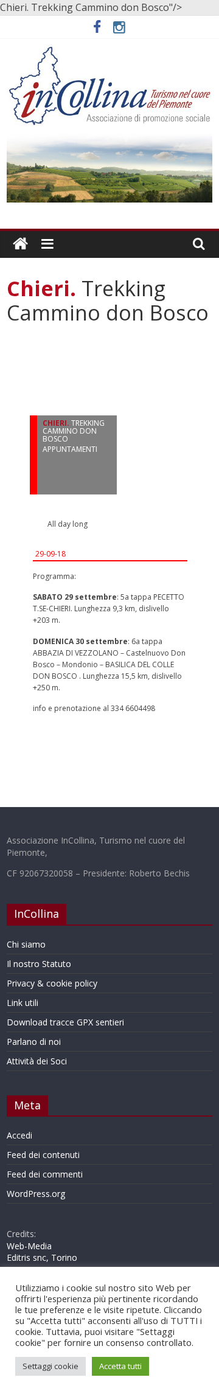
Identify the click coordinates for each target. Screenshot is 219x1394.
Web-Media (29, 1246)
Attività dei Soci (37, 1061)
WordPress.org (36, 1193)
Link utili (22, 1002)
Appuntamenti (70, 449)
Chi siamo (26, 944)
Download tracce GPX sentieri (65, 1022)
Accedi (19, 1135)
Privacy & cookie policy (52, 983)
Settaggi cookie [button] (50, 1366)
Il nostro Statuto (39, 963)
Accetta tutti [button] (120, 1366)
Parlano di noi (34, 1041)
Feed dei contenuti (43, 1154)
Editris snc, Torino (42, 1257)
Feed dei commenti (45, 1174)
